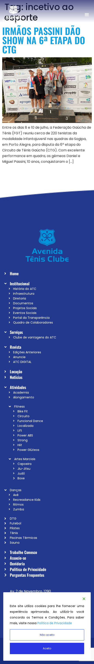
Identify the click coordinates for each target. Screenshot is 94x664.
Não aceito (47, 635)
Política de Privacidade (54, 623)
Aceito (47, 648)
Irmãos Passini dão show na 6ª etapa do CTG (43, 40)
